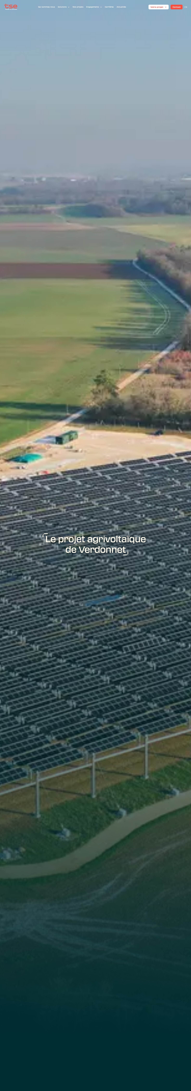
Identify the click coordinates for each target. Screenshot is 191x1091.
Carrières (109, 7)
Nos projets (78, 7)
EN (186, 7)
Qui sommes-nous (46, 7)
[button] (63, 7)
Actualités (121, 7)
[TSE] (11, 7)
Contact (177, 7)
